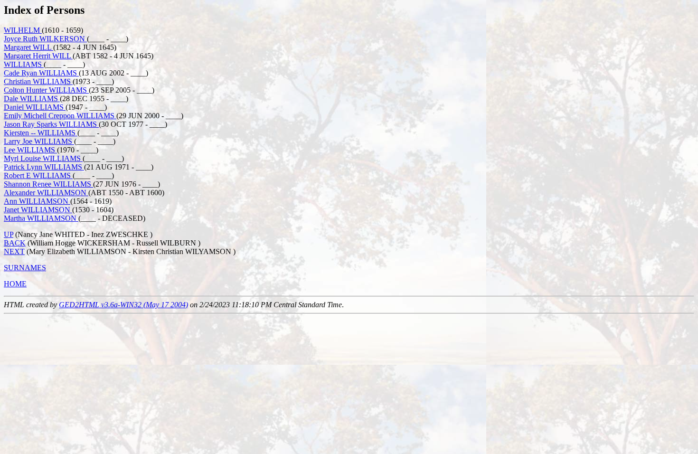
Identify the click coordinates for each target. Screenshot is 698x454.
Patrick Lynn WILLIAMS (44, 167)
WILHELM (23, 30)
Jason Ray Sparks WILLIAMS (51, 124)
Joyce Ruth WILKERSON (45, 39)
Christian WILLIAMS (38, 81)
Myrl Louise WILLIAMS (43, 158)
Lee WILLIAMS (30, 150)
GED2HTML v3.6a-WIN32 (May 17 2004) (123, 305)
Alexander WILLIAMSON (46, 193)
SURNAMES (25, 268)
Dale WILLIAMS (32, 99)
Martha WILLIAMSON (41, 218)
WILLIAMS (24, 64)
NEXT (14, 251)
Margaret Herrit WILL (38, 56)
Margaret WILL (28, 47)
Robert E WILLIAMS (38, 175)
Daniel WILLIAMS (35, 107)
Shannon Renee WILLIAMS (48, 184)
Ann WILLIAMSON (37, 201)
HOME (15, 284)
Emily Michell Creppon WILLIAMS (60, 116)
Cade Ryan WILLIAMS (41, 73)
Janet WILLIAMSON (38, 210)
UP (8, 234)
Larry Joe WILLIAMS (39, 141)
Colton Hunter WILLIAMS (46, 90)
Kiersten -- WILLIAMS (40, 133)
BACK (15, 243)
